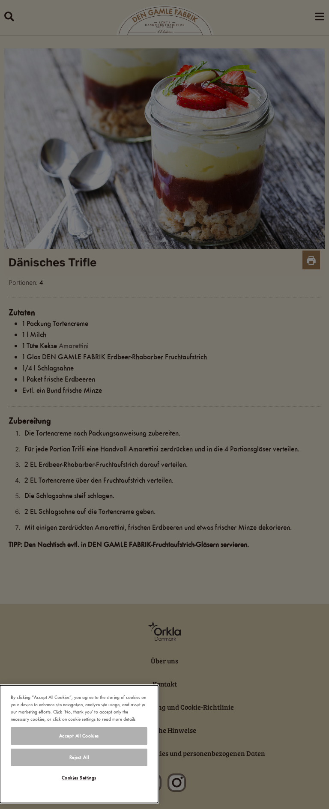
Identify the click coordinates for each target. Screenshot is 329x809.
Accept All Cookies (79, 736)
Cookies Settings (79, 778)
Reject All (79, 757)
